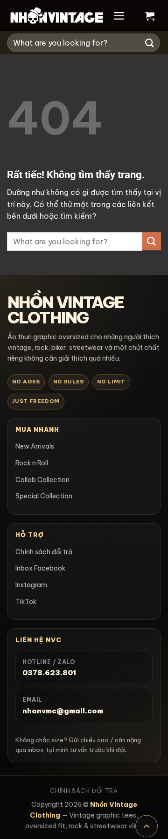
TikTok (25, 601)
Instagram (31, 585)
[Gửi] (149, 43)
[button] (119, 16)
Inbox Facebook (40, 568)
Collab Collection (42, 480)
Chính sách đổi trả (43, 552)
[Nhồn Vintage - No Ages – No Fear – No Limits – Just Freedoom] (56, 15)
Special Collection (43, 496)
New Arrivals (34, 446)
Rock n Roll (31, 463)
